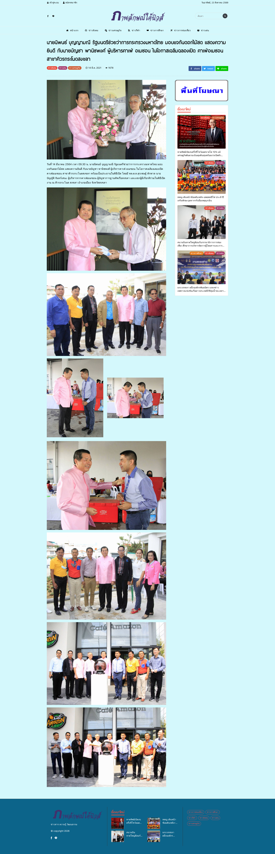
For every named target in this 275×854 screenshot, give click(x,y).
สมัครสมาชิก (71, 2)
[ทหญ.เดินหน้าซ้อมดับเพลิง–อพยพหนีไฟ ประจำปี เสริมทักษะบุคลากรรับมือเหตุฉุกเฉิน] (201, 177)
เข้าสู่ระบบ (54, 2)
